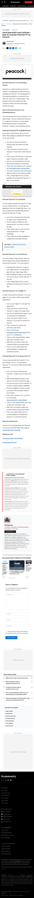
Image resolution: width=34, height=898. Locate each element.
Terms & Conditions (6, 846)
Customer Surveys (21, 6)
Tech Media (8, 24)
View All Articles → (10, 531)
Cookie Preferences (6, 853)
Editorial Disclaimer (5, 848)
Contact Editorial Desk (6, 832)
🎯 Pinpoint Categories (6, 816)
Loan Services (4, 803)
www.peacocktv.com (9, 442)
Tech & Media (4, 800)
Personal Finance (5, 795)
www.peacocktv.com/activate (19, 168)
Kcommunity (15, 2)
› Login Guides (9, 711)
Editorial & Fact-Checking (7, 835)
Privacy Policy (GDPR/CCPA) (8, 843)
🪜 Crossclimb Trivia (6, 821)
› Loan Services (9, 725)
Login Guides (5, 6)
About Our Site (4, 830)
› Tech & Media (9, 723)
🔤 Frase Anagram (5, 814)
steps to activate (16, 135)
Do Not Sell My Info (6, 851)
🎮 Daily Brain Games (6, 809)
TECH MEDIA (5, 30)
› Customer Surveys (10, 716)
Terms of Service (13, 895)
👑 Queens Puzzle (5, 819)
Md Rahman (10, 41)
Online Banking (4, 798)
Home (2, 24)
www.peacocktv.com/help (11, 430)
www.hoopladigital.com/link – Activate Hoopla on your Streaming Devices (16, 572)
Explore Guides (28, 2)
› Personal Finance (10, 718)
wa (16, 48)
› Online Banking (9, 721)
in (13, 48)
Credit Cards (13, 6)
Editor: (6, 827)
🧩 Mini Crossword (5, 811)
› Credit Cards (8, 713)
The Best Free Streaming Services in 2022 (29, 567)
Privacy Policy (4, 895)
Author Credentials (5, 837)
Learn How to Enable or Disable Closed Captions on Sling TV (4, 570)
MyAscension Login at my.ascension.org (18, 20)
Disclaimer (21, 895)
